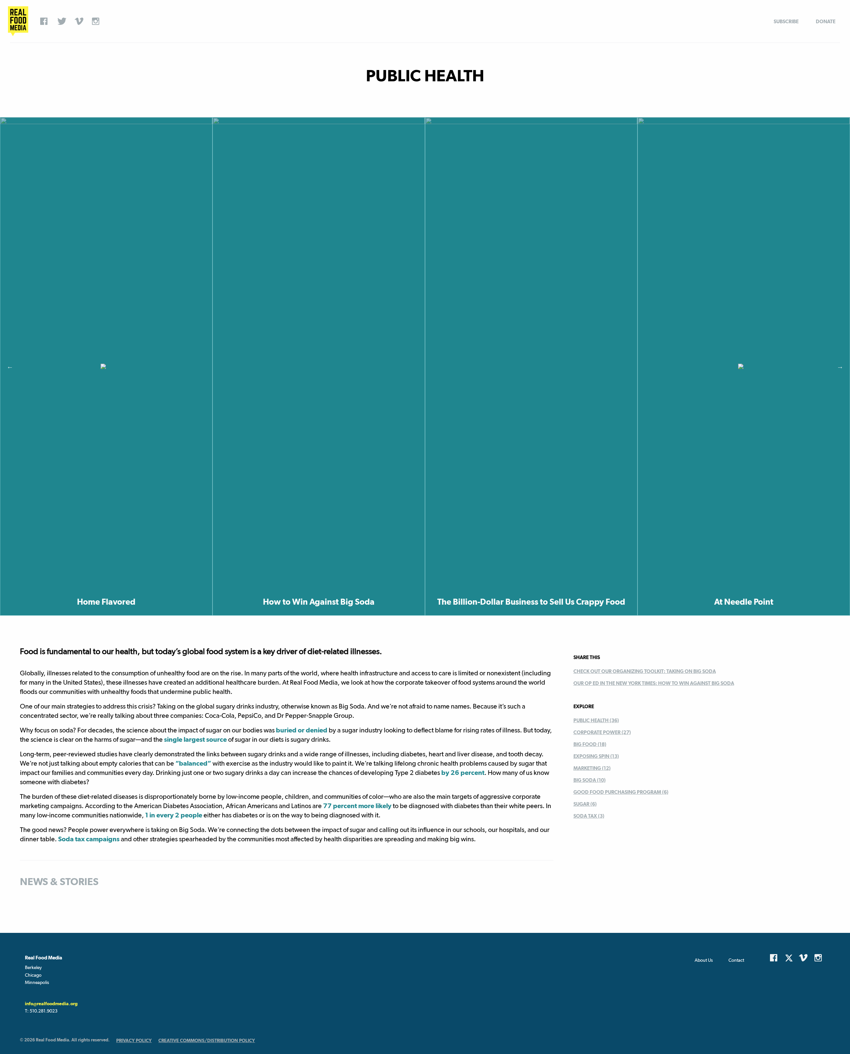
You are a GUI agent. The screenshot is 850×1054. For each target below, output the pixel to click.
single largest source (195, 739)
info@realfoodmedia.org (51, 1003)
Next (840, 366)
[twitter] (62, 21)
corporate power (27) (602, 732)
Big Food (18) (589, 744)
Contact (736, 960)
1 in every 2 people (173, 815)
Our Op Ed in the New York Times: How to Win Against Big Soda (653, 683)
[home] (18, 21)
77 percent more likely (357, 806)
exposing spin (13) (596, 756)
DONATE (825, 21)
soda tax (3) (588, 816)
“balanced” (192, 763)
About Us (704, 960)
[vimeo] (80, 21)
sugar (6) (585, 804)
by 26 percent (462, 773)
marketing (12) (592, 768)
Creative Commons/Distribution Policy (206, 1040)
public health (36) (596, 720)
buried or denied (301, 730)
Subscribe (786, 21)
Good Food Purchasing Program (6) (620, 792)
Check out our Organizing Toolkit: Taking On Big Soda (644, 671)
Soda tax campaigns (88, 839)
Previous (10, 366)
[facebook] (45, 21)
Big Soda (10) (589, 780)
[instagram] (97, 21)
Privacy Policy (134, 1040)
